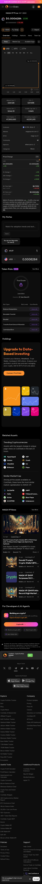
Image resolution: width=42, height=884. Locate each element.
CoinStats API (31, 716)
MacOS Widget (28, 774)
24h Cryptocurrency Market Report (9, 799)
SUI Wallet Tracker (6, 754)
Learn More (21, 293)
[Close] (39, 2)
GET (30, 655)
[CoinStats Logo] (11, 6)
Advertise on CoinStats (34, 713)
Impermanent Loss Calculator (6, 776)
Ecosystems (4, 760)
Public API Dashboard (34, 722)
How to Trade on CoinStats (32, 865)
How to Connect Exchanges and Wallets (32, 850)
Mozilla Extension (29, 777)
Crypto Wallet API (6, 825)
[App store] (14, 680)
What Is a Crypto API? (14, 630)
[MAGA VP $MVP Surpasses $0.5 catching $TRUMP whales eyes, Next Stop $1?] (11, 577)
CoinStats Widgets (6, 795)
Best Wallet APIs (12, 634)
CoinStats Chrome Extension (29, 770)
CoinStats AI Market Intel (8, 713)
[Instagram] (9, 669)
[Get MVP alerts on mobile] (22, 30)
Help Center (27, 846)
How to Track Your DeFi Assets (31, 856)
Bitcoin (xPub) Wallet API (8, 838)
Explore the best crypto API (18, 617)
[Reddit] (22, 669)
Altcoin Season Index (7, 806)
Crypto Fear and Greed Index (7, 791)
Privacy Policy (5, 853)
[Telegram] (37, 140)
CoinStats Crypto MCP (7, 819)
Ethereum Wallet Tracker (8, 738)
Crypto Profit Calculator (8, 769)
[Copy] (34, 127)
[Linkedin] (27, 669)
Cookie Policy (4, 856)
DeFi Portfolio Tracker (7, 719)
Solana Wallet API (6, 828)
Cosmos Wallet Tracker (7, 735)
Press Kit (29, 706)
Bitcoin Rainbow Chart (7, 783)
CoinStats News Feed (34, 725)
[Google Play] (28, 680)
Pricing (29, 703)
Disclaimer (3, 846)
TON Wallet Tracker (6, 744)
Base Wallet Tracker (6, 741)
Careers (29, 710)
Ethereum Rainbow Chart (8, 786)
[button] (34, 127)
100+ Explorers (5, 812)
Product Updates (32, 700)
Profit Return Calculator (7, 772)
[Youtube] (32, 669)
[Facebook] (38, 669)
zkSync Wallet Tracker (7, 725)
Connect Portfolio (14, 373)
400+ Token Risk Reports (8, 816)
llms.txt (2, 822)
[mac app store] (21, 686)
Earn (1, 703)
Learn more (31, 2)
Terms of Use (4, 849)
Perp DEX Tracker (6, 757)
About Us (30, 728)
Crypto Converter (6, 780)
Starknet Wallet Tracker (8, 722)
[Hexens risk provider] (21, 297)
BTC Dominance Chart (7, 803)
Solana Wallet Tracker (7, 732)
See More (35, 269)
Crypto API (19, 624)
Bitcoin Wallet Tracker (7, 751)
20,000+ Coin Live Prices (8, 809)
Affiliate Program (5, 716)
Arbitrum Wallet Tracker (8, 728)
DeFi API (3, 835)
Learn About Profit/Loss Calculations (30, 861)
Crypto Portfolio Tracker (8, 700)
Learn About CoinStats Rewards (30, 869)
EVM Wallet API (5, 831)
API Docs (30, 719)
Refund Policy (4, 859)
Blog (1, 706)
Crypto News (4, 710)
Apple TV (26, 780)
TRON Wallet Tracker (7, 747)
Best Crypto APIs (31, 630)
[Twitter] (4, 669)
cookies (9, 878)
